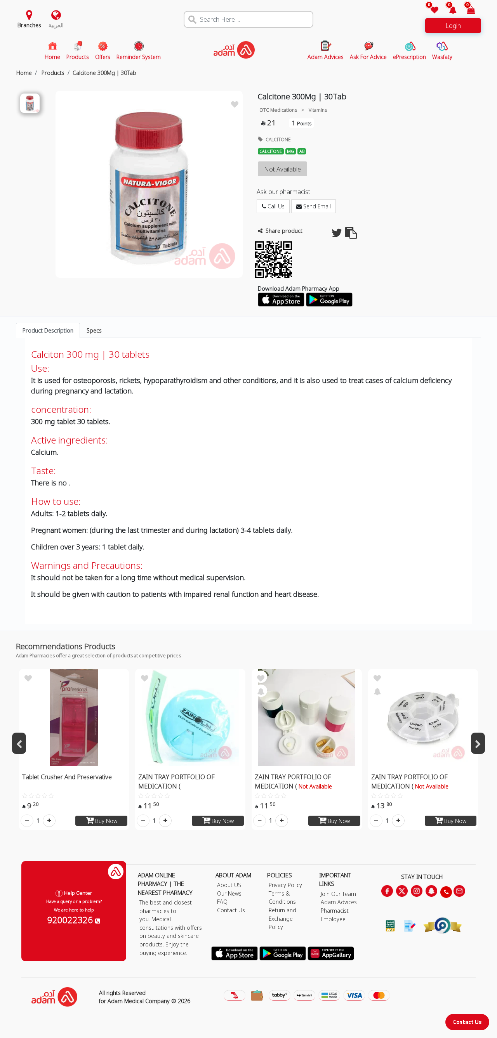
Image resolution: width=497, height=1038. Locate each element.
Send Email (316, 206)
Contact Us (467, 1022)
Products (52, 72)
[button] (448, 10)
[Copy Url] (351, 235)
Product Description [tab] (48, 330)
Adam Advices (339, 902)
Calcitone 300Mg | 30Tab (104, 72)
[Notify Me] (261, 690)
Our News (229, 893)
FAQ (222, 901)
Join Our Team (338, 894)
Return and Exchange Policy (282, 918)
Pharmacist (335, 910)
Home (24, 72)
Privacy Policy (285, 885)
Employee (333, 919)
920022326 (71, 919)
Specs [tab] (94, 330)
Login (453, 25)
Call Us (275, 206)
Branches (29, 25)
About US (229, 885)
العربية (56, 25)
